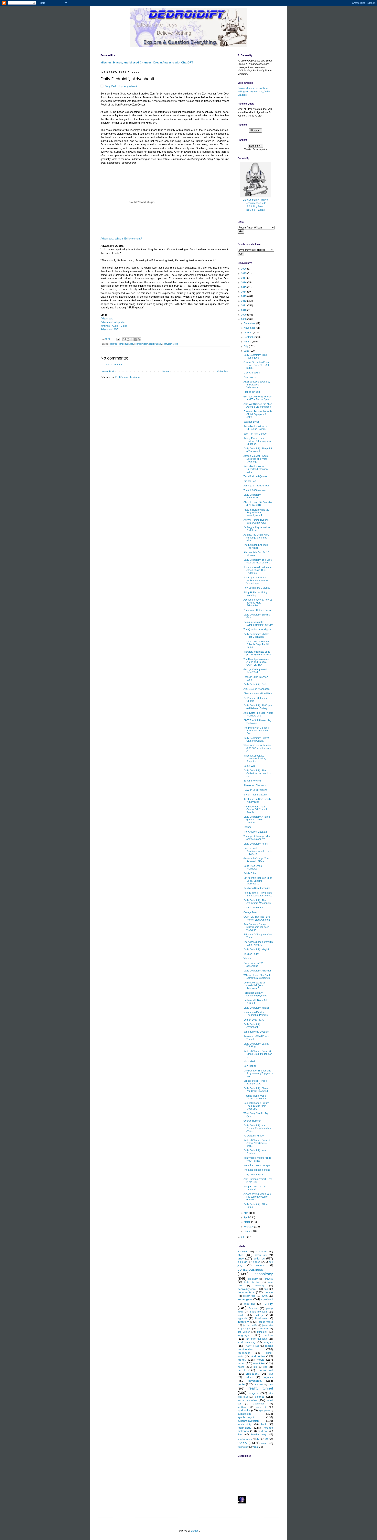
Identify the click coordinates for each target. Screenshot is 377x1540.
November (250, 328)
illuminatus (261, 1318)
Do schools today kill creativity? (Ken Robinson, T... (254, 985)
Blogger (195, 1530)
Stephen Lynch (251, 421)
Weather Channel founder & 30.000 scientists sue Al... (257, 748)
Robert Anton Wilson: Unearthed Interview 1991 (255, 469)
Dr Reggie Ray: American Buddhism (257, 529)
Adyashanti (130, 86)
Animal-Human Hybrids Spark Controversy (255, 521)
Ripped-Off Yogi (251, 392)
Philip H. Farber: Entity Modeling (255, 594)
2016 (244, 282)
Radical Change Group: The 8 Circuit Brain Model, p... (256, 1106)
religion (253, 1393)
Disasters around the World (258, 693)
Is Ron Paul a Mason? (255, 794)
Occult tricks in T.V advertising (253, 964)
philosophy (252, 1373)
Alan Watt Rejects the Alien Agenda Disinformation (257, 405)
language (243, 1335)
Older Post (222, 371)
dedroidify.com (141, 344)
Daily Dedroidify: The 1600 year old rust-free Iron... (257, 561)
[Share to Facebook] (135, 339)
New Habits (249, 1066)
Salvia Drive (249, 873)
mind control (257, 1356)
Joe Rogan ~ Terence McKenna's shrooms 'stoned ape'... (255, 580)
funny (268, 1303)
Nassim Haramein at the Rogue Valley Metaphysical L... (256, 512)
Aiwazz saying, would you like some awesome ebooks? (257, 1197)
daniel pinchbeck (252, 1282)
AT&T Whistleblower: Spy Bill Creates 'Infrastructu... (256, 384)
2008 (244, 319)
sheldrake (242, 1407)
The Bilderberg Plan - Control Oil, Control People (255, 809)
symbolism (244, 1413)
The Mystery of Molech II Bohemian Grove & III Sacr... (256, 730)
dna (266, 1289)
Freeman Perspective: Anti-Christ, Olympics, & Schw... (257, 414)
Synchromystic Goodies (256, 1031)
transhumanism (245, 1439)
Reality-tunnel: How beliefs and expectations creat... (257, 894)
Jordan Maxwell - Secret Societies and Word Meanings (256, 459)
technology (244, 1427)
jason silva (267, 1325)
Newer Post (108, 371)
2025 (244, 273)
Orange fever (250, 912)
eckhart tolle (249, 1296)
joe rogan (246, 1328)
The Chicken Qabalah (255, 831)
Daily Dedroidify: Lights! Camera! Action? (256, 739)
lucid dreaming (246, 1342)
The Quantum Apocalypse (257, 629)
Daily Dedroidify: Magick (256, 949)
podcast (249, 1377)
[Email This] (124, 339)
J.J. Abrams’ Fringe (253, 1135)
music (241, 1363)
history (259, 1315)
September (250, 337)
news (241, 1366)
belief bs (113, 344)
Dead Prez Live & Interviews (252, 867)
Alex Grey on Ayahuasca (256, 689)
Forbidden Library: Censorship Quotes (255, 994)
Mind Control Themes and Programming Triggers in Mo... (258, 1073)
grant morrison (258, 1311)
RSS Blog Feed (255, 206)
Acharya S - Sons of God (256, 485)
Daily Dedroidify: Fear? (255, 843)
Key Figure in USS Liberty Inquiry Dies (257, 800)
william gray (243, 1447)
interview (243, 1321)
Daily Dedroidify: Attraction (257, 970)
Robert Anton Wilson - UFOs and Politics (255, 427)
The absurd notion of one (256, 1170)
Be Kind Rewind (252, 780)
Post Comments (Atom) (127, 377)
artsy (241, 1258)
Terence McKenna (253, 907)
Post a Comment (114, 364)
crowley (269, 1279)
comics (260, 1265)
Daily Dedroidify (114, 86)
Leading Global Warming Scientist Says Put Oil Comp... (256, 644)
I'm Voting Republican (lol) (257, 888)
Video (124, 325)
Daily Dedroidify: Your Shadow (255, 1152)
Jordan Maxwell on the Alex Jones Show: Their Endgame (258, 570)
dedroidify (259, 1285)
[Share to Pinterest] (139, 339)
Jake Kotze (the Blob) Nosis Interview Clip (258, 714)
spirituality (167, 344)
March (247, 1222)
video (175, 344)
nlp (255, 1367)
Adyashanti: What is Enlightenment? (121, 238)
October (248, 332)
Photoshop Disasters (254, 785)
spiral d (261, 1407)
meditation (244, 1352)
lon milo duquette (256, 1338)
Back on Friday (251, 954)
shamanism (259, 1403)
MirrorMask (249, 1061)
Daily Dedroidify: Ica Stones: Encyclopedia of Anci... (257, 1128)
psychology (255, 1380)
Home (165, 371)
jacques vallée (250, 1325)
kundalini (262, 1332)
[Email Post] (117, 339)
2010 (244, 310)
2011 (244, 305)
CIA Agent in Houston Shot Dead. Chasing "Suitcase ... (257, 881)
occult (241, 1370)
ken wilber (244, 1332)
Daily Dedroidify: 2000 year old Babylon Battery (258, 707)
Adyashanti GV (109, 329)
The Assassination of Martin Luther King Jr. (258, 943)
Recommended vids (255, 203)
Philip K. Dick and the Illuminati (254, 1188)
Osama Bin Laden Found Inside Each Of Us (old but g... (256, 365)
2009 (244, 314)
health (241, 1315)
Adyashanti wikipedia (112, 322)
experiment (267, 1299)
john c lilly (262, 1328)
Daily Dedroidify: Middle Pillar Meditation (256, 635)
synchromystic (246, 1417)
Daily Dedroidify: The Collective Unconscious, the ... (257, 773)
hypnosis (242, 1318)
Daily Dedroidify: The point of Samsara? (257, 450)
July (246, 346)
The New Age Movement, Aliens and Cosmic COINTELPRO (256, 662)
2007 (244, 1237)
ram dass (259, 1384)
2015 (244, 287)
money (242, 1359)
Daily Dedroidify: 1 (253, 1174)
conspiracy (263, 1274)
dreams (269, 1292)
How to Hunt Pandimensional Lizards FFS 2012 (257, 851)
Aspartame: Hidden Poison (257, 610)
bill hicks (242, 1262)
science (259, 1396)
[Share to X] (132, 339)
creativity (253, 1279)
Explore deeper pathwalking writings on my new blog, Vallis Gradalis (254, 91)
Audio (115, 325)
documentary (246, 1292)
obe (265, 1367)
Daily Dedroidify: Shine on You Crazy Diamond (257, 1089)
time (240, 1434)
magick (268, 1342)
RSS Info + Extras (255, 209)
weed (264, 1443)
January (248, 1231)
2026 (244, 268)
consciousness (126, 344)
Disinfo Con (249, 481)
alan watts (261, 1251)
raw (270, 1384)
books (256, 1261)
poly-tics (268, 1377)
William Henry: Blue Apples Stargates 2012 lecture (257, 976)
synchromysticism (249, 1420)
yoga (255, 1447)
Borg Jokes (249, 377)
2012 (244, 301)
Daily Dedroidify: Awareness (252, 496)
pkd (271, 1373)
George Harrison (252, 1120)
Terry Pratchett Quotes (255, 476)
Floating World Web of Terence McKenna (255, 1097)
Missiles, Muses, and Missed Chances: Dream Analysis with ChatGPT (147, 62)
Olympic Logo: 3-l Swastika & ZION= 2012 (257, 503)
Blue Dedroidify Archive (255, 199)
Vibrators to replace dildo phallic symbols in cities (257, 653)
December (250, 323)
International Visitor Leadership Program (255, 1013)
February (249, 1226)
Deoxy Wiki (249, 766)
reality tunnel (155, 344)
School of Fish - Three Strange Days (255, 1082)
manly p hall (252, 1346)
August (248, 341)
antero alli (261, 1255)
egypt (264, 1295)
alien (240, 1255)
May (246, 1213)
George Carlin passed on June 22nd (256, 671)
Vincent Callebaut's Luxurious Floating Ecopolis (254, 758)
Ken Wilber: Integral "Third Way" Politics (257, 1159)
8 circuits (243, 1251)
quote (241, 1384)
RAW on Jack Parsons (255, 790)
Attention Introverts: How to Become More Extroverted (257, 602)
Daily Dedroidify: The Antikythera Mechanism (257, 901)
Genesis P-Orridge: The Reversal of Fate (256, 860)
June (247, 350)
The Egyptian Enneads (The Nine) (255, 546)
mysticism (259, 1363)
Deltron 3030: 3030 (253, 1019)
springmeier (264, 1411)
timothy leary (258, 1434)
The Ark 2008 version (254, 490)
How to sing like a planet (256, 587)
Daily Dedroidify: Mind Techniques (255, 356)
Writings (105, 325)
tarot (263, 1424)
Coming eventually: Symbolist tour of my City (258, 623)
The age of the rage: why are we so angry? (256, 837)
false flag (249, 1303)
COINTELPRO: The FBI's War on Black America (256, 918)
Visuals (247, 958)
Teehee (247, 827)
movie (260, 1359)
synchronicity (245, 1424)
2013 (244, 296)
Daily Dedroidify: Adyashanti (252, 1025)
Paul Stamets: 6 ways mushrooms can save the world (256, 927)
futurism (253, 1308)
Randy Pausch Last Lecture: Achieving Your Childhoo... (257, 441)
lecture (268, 1335)
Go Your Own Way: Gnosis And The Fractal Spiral (257, 398)
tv (258, 1439)
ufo (266, 1439)
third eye (263, 1431)
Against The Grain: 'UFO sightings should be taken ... (256, 537)
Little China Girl (251, 372)
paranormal (266, 1370)
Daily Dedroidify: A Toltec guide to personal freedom (256, 819)
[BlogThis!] (128, 339)
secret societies (247, 1400)
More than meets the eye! (256, 1165)
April (246, 1217)
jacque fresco (265, 1322)
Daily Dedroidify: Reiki (255, 684)
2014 (244, 291)
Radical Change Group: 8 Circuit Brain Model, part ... (257, 1054)
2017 (244, 278)
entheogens (245, 1299)
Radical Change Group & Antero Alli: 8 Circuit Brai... (256, 1143)
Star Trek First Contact (255, 433)
